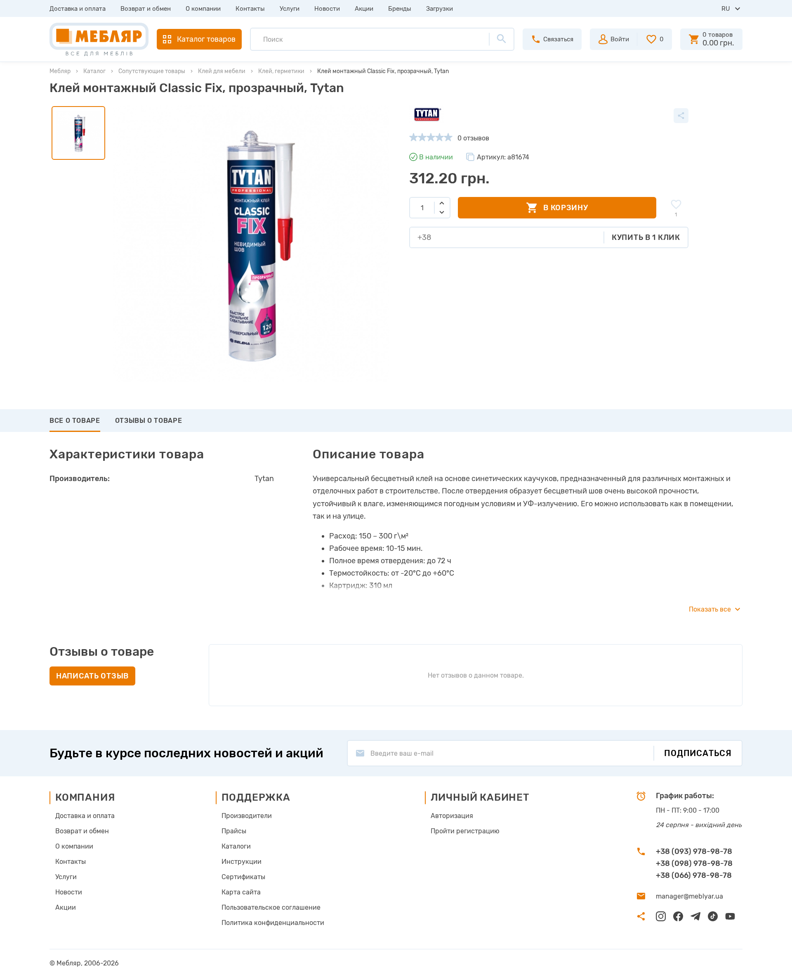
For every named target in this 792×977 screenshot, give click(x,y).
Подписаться (698, 753)
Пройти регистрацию (465, 831)
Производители (247, 816)
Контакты (250, 8)
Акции (364, 8)
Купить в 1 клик (646, 237)
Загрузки (439, 8)
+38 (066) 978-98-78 (694, 875)
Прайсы (234, 831)
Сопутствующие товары (151, 71)
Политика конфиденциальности (273, 923)
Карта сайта (241, 892)
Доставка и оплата (78, 8)
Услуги (289, 8)
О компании (203, 8)
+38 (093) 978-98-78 (694, 851)
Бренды (399, 8)
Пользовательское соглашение (271, 907)
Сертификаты (243, 877)
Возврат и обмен (145, 8)
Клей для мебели (221, 71)
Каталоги (236, 846)
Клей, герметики (281, 71)
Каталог (94, 71)
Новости (327, 8)
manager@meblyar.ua (689, 896)
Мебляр (60, 71)
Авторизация (452, 816)
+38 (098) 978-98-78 (694, 863)
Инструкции (242, 862)
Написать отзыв (92, 676)
